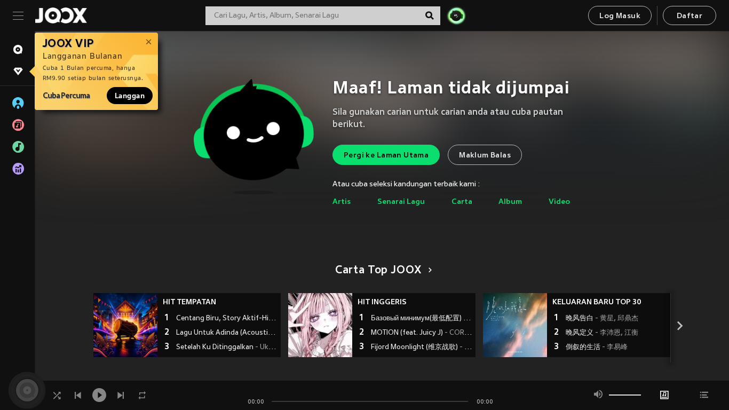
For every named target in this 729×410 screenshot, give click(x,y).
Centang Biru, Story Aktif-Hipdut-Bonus (227, 318)
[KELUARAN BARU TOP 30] (515, 325)
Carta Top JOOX (378, 271)
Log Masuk (619, 16)
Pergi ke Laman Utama (386, 156)
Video (559, 202)
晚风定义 (602, 333)
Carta (461, 202)
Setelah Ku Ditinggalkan (227, 347)
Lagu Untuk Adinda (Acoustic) (227, 333)
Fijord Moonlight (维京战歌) (422, 347)
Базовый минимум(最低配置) (422, 318)
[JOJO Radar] (456, 15)
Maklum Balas (485, 156)
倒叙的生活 (597, 347)
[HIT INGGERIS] (320, 325)
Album (510, 202)
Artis (341, 202)
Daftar (689, 16)
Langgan (130, 95)
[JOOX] (61, 15)
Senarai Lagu (401, 202)
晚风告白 (602, 318)
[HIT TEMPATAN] (125, 325)
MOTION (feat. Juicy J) (422, 333)
